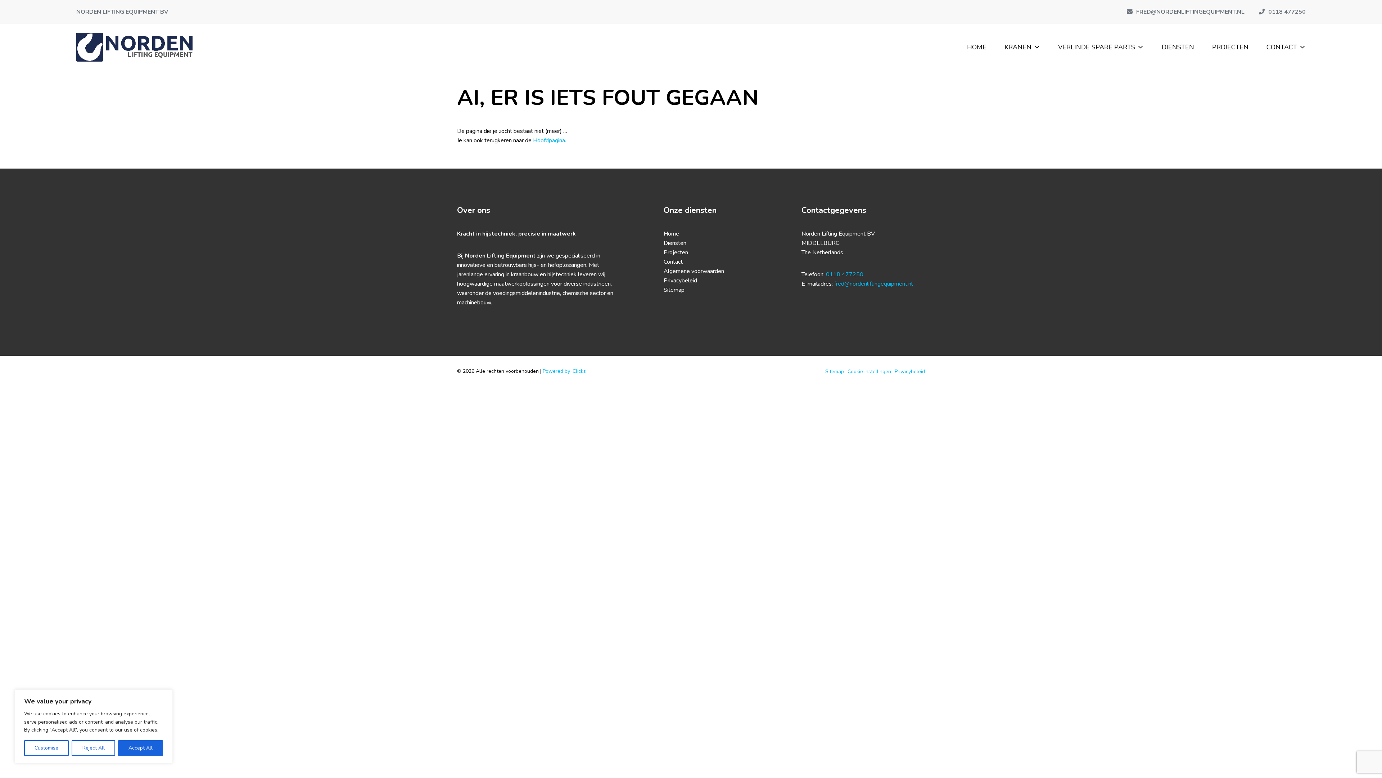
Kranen (1017, 47)
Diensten (1178, 47)
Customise (46, 748)
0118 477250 (844, 274)
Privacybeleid (680, 281)
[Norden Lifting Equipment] (134, 47)
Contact (1281, 47)
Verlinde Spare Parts (1096, 47)
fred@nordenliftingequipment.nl (873, 284)
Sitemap (674, 290)
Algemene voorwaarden (694, 271)
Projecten (1230, 47)
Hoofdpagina (549, 140)
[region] (93, 726)
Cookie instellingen (869, 371)
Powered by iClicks (564, 371)
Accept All (140, 748)
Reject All (93, 748)
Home (976, 47)
